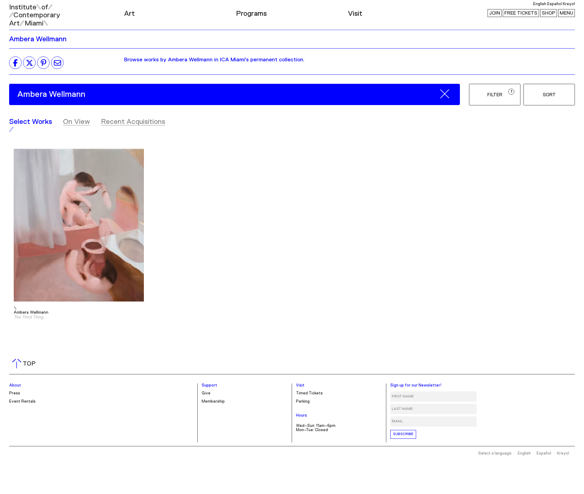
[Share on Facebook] (15, 62)
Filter (499, 93)
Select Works (30, 121)
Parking (303, 402)
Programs (251, 13)
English (539, 4)
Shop (548, 13)
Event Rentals (22, 402)
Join (494, 13)
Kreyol (569, 4)
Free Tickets (520, 13)
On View (76, 121)
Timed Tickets (309, 393)
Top (25, 364)
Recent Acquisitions (133, 121)
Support (209, 385)
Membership (213, 402)
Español (554, 4)
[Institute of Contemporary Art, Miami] (18, 12)
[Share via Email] (57, 62)
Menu (566, 13)
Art (129, 13)
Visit (355, 13)
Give (206, 393)
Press (14, 393)
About (15, 385)
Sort (549, 94)
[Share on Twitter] (29, 62)
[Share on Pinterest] (43, 62)
